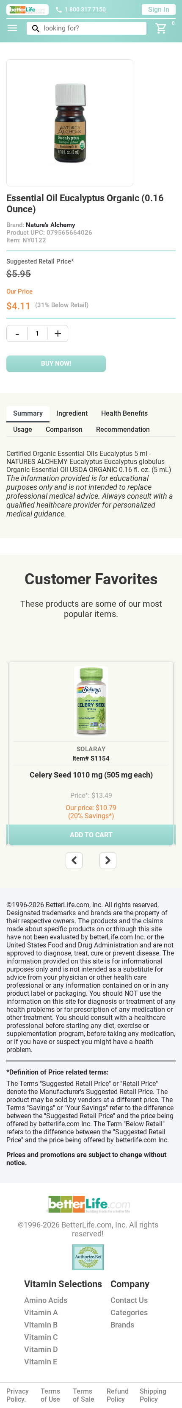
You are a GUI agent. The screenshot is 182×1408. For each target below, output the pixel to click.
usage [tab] (22, 429)
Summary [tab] (28, 413)
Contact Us (129, 1300)
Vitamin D (41, 1349)
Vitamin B (41, 1324)
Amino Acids (45, 1300)
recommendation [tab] (123, 429)
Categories (129, 1312)
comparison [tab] (64, 429)
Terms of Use (50, 1395)
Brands (122, 1324)
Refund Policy (118, 1395)
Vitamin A (41, 1312)
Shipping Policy (153, 1395)
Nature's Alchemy (50, 225)
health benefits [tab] (124, 413)
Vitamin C (41, 1337)
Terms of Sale (83, 1395)
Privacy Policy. (17, 1395)
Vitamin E (40, 1361)
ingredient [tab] (72, 413)
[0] (161, 28)
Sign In (158, 10)
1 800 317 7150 (85, 9)
